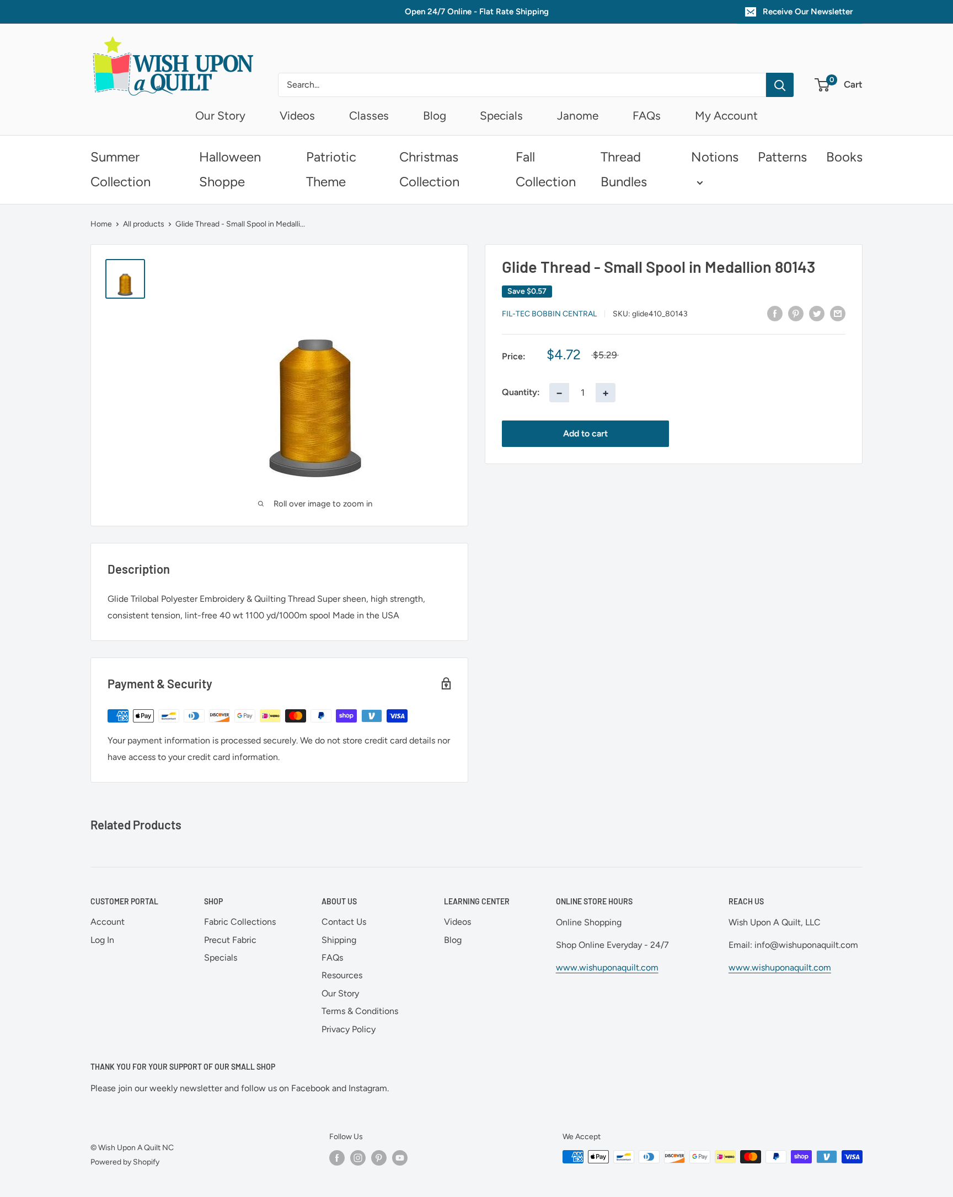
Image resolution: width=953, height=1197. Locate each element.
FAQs (647, 115)
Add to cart (585, 433)
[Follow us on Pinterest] (379, 1158)
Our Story (220, 115)
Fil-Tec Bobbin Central (549, 314)
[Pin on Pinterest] (796, 313)
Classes (369, 115)
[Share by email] (837, 313)
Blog (434, 115)
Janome (577, 115)
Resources (342, 975)
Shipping (339, 940)
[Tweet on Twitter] (816, 313)
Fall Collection (546, 169)
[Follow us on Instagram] (358, 1158)
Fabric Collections (240, 921)
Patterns (782, 157)
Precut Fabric (230, 940)
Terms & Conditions (360, 1011)
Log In (102, 940)
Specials (501, 115)
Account (107, 921)
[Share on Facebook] (775, 313)
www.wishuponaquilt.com (607, 967)
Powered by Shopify (124, 1162)
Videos (297, 115)
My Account (726, 115)
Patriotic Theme (331, 169)
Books (844, 157)
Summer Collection (120, 169)
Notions (714, 157)
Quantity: (521, 392)
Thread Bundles (624, 169)
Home (101, 224)
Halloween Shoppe (230, 169)
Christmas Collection (429, 169)
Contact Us (344, 921)
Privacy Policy (349, 1029)
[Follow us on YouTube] (400, 1158)
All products (143, 224)
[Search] (780, 85)
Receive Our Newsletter (808, 12)
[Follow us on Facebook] (337, 1158)
